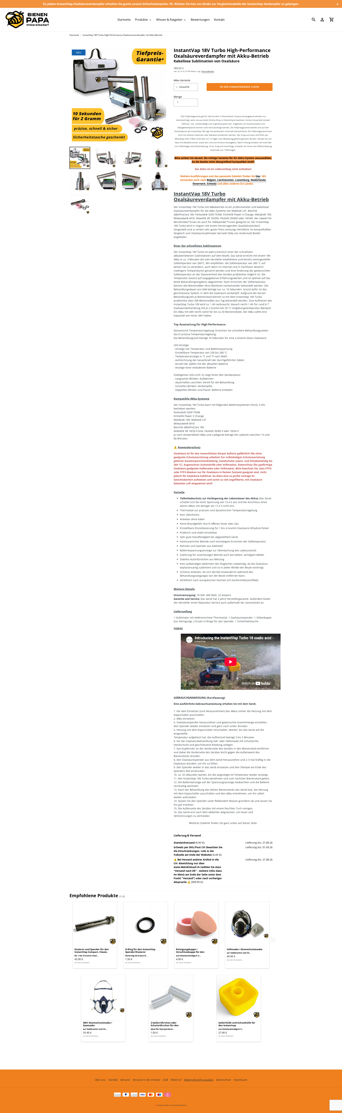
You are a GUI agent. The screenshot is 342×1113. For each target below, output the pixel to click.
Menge (178, 96)
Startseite (74, 35)
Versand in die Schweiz (146, 1079)
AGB (165, 1079)
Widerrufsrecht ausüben (198, 1079)
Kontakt (113, 1079)
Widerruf (176, 1079)
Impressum (240, 1079)
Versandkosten (207, 71)
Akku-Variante (182, 80)
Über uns (100, 1079)
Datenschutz (223, 1079)
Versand (125, 1079)
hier (258, 176)
